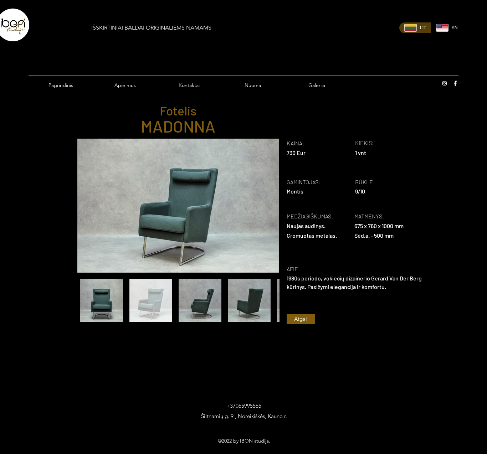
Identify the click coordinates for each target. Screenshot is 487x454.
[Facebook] (455, 83)
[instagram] (444, 83)
